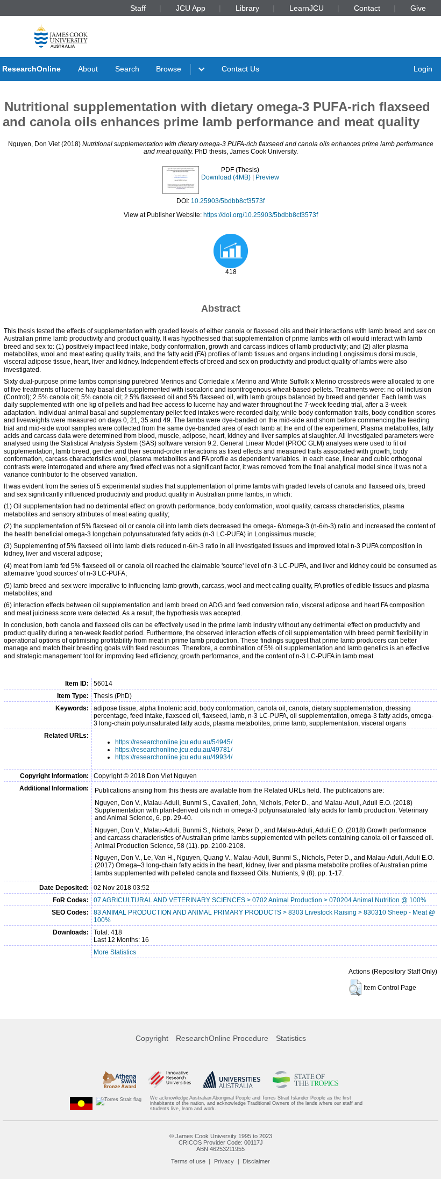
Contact (367, 8)
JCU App (190, 8)
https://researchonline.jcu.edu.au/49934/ (173, 757)
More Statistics (115, 952)
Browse (168, 68)
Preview (267, 177)
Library (247, 8)
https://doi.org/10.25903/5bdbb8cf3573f (260, 215)
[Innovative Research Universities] (169, 1079)
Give (418, 8)
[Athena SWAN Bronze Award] (119, 1079)
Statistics (291, 1038)
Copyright (152, 1038)
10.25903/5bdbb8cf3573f (228, 201)
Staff (138, 8)
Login (423, 68)
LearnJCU (306, 8)
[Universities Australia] (231, 1079)
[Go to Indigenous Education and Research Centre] (81, 1103)
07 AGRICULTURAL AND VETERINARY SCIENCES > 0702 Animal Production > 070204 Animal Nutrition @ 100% (260, 900)
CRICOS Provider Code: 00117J (221, 1142)
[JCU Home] (61, 36)
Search (127, 68)
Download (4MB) (226, 177)
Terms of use (188, 1161)
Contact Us (240, 68)
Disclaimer (256, 1161)
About (88, 68)
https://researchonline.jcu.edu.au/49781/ (173, 749)
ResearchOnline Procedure (222, 1038)
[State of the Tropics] (305, 1079)
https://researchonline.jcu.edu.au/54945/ (173, 742)
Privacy (224, 1161)
